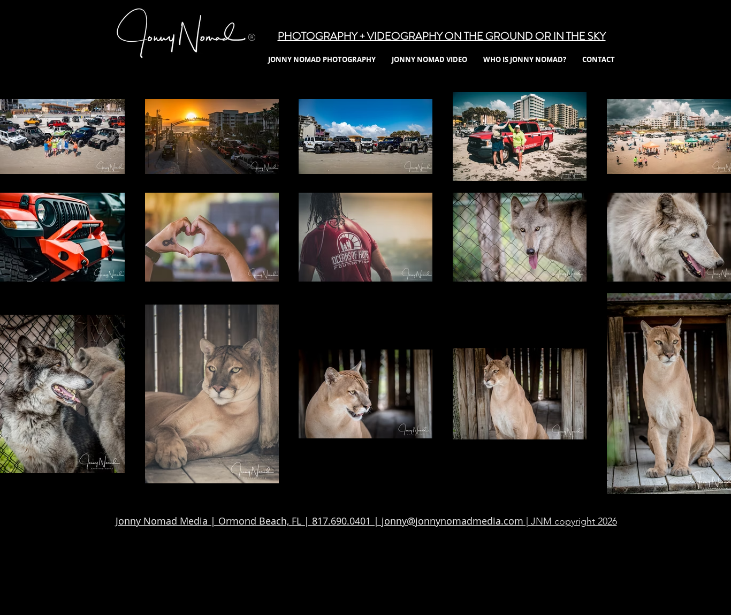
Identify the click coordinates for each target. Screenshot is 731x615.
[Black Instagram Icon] (365, 572)
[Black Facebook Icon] (268, 572)
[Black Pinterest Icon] (462, 572)
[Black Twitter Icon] (316, 572)
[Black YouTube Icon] (414, 572)
